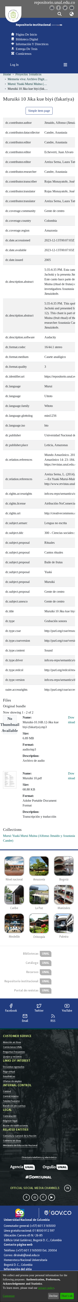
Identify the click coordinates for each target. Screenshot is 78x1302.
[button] (59, 14)
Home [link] (7, 74)
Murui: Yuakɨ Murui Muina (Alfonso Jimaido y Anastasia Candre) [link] (28, 84)
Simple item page (39, 110)
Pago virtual (9, 1071)
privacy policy (46, 1287)
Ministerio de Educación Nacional (20, 1145)
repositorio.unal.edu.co (54, 2)
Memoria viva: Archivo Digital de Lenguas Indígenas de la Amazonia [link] (28, 79)
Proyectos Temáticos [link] (28, 74)
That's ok (67, 1295)
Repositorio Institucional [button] (33, 25)
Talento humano (11, 1101)
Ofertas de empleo (12, 1081)
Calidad (7, 1091)
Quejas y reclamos (12, 1056)
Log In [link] (14, 64)
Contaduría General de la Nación (19, 1135)
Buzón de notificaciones (15, 1125)
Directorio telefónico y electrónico (39, 1157)
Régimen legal (10, 1120)
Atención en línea (12, 1042)
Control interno (10, 1096)
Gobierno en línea (12, 1140)
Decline (53, 1295)
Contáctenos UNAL (12, 1047)
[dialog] (39, 1286)
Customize (9, 1295)
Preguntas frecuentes (14, 1051)
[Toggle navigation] (65, 65)
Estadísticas (9, 1076)
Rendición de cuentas (14, 1105)
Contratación (9, 1116)
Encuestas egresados (13, 1066)
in (67, 1188)
